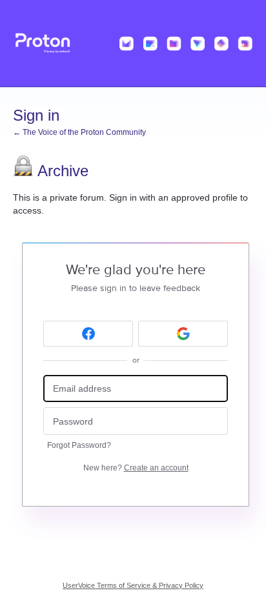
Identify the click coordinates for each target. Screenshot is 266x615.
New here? (136, 467)
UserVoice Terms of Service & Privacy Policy (133, 585)
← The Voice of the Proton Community (79, 132)
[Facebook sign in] (88, 334)
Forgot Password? (79, 445)
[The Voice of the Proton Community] (133, 43)
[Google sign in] (183, 334)
